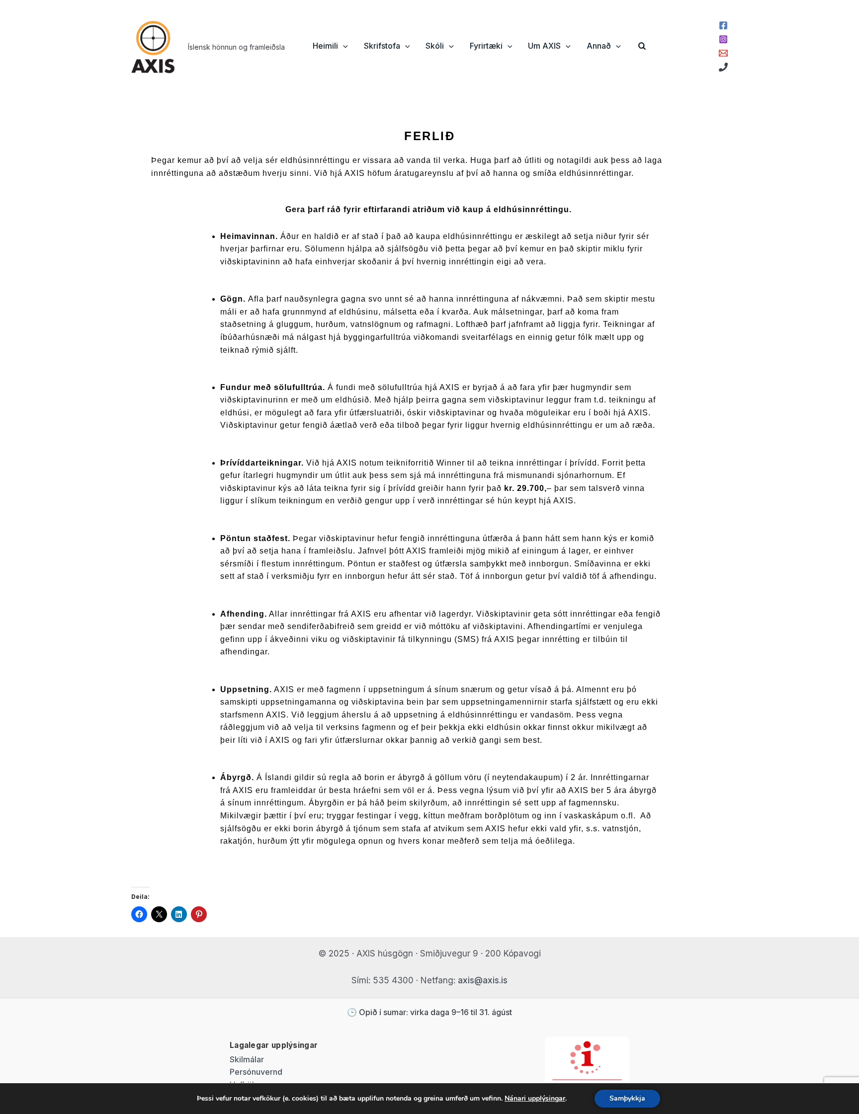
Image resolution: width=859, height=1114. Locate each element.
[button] (343, 45)
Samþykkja (627, 1098)
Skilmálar (247, 1059)
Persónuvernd (256, 1072)
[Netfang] (723, 53)
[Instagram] (723, 39)
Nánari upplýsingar (535, 1098)
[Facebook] (723, 25)
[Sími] (723, 67)
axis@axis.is (483, 980)
